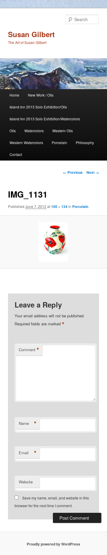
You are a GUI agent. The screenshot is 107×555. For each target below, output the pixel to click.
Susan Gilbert (31, 34)
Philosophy (85, 142)
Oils (13, 130)
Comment (29, 349)
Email (28, 453)
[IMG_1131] (53, 242)
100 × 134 (59, 206)
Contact (16, 154)
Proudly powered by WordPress (53, 544)
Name (28, 423)
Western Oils (62, 130)
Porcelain (59, 142)
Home (14, 94)
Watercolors (34, 130)
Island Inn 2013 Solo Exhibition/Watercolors (45, 118)
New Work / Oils (41, 94)
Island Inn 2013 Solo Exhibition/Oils (38, 106)
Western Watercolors (26, 142)
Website (26, 482)
